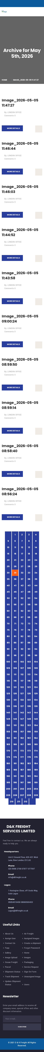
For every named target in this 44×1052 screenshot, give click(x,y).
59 (35, 604)
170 (8, 750)
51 (15, 598)
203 (29, 788)
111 (15, 674)
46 (15, 591)
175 (8, 757)
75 (8, 629)
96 (15, 655)
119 (35, 680)
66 (15, 617)
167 (22, 744)
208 (29, 795)
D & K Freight (21, 1042)
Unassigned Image (32, 976)
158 (29, 731)
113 (28, 674)
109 (36, 668)
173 (29, 750)
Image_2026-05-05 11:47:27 (26, 80)
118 (29, 680)
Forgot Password (32, 948)
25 (8, 566)
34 (35, 572)
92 (22, 649)
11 (15, 547)
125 (8, 693)
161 (15, 738)
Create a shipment (32, 943)
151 (15, 725)
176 (15, 757)
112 (22, 674)
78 (29, 629)
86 (15, 642)
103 (29, 661)
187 (22, 769)
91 (15, 649)
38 (29, 579)
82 (22, 636)
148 (29, 718)
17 (22, 553)
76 (15, 629)
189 (36, 769)
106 (15, 668)
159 (36, 731)
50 (8, 598)
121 (15, 687)
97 (22, 655)
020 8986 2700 (14, 868)
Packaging (28, 962)
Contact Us (10, 943)
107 (22, 668)
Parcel (8, 967)
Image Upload (11, 957)
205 (8, 795)
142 (22, 712)
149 (36, 718)
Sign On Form (30, 971)
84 (35, 636)
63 (29, 610)
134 (36, 699)
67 (22, 617)
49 (35, 591)
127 (22, 693)
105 (8, 668)
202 (22, 788)
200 (8, 788)
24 (35, 560)
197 (22, 782)
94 (35, 649)
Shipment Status (12, 971)
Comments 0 (9, 115)
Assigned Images (31, 938)
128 (29, 693)
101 (15, 661)
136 (15, 706)
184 (36, 763)
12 (22, 547)
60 (8, 610)
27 (22, 566)
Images (27, 957)
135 (8, 706)
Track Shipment (12, 976)
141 (15, 712)
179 (36, 757)
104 (36, 661)
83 (29, 636)
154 (36, 725)
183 (29, 763)
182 (22, 763)
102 (22, 661)
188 (29, 769)
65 (8, 617)
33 (29, 572)
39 (36, 579)
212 (25, 801)
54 (35, 598)
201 (15, 788)
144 (36, 712)
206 (15, 795)
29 (36, 566)
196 (15, 782)
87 (22, 642)
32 (22, 572)
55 (8, 604)
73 (29, 623)
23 (29, 560)
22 (22, 560)
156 (15, 731)
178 (29, 757)
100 (8, 661)
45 (8, 591)
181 (15, 763)
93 (29, 649)
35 (8, 579)
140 (8, 712)
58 (29, 604)
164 (36, 738)
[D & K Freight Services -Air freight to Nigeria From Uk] (8, 11)
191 (15, 776)
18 (29, 553)
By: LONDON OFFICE (12, 112)
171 (15, 750)
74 (35, 623)
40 (8, 585)
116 (15, 680)
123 (29, 687)
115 (8, 680)
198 (29, 782)
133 (29, 699)
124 (36, 687)
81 (15, 636)
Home (5, 80)
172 (22, 750)
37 (22, 579)
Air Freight (29, 933)
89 (35, 642)
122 (22, 687)
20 (8, 560)
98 (29, 655)
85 (8, 642)
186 (15, 769)
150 (8, 725)
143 (29, 712)
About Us (9, 933)
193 (29, 776)
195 (8, 782)
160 (8, 738)
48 (28, 591)
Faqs (7, 948)
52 (22, 598)
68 (29, 617)
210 (11, 801)
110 (8, 674)
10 (8, 547)
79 (36, 629)
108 (29, 668)
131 (15, 699)
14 (36, 547)
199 (36, 782)
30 (8, 572)
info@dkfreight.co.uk (17, 877)
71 (15, 623)
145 (8, 718)
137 (22, 706)
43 (29, 585)
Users (26, 984)
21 (15, 560)
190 (8, 776)
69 (36, 617)
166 (15, 744)
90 (8, 649)
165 (8, 744)
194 (36, 776)
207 (22, 795)
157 (22, 731)
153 (29, 725)
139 (36, 706)
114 (35, 674)
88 (29, 642)
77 (22, 629)
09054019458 (14, 902)
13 (29, 547)
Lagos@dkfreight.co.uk (18, 910)
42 (22, 585)
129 (36, 693)
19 (36, 553)
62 (22, 610)
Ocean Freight (11, 962)
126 (15, 693)
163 (29, 738)
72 (22, 623)
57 (22, 604)
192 (22, 776)
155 (8, 731)
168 (29, 744)
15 (8, 553)
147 (22, 718)
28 (29, 566)
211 (18, 801)
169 (36, 744)
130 (8, 699)
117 (22, 680)
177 (22, 757)
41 (15, 585)
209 (36, 795)
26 (15, 566)
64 (35, 610)
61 (15, 610)
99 (36, 655)
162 (22, 738)
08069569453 (27, 902)
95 (8, 655)
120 (8, 687)
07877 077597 (28, 868)
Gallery (8, 952)
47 (22, 591)
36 (15, 579)
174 (36, 750)
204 (36, 788)
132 (22, 699)
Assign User (10, 938)
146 (15, 718)
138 (29, 706)
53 (29, 598)
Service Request (31, 967)
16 (15, 553)
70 (8, 623)
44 (35, 585)
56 (15, 604)
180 (8, 763)
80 (8, 636)
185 (8, 769)
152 (22, 725)
